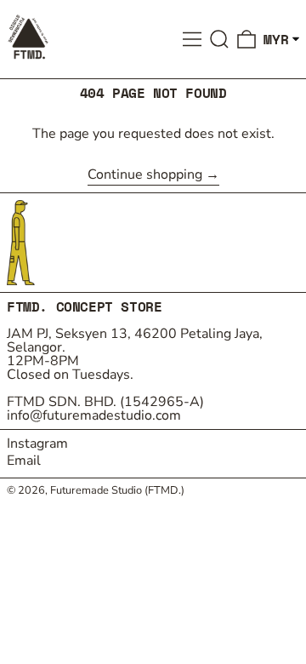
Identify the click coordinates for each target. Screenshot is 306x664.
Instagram (37, 443)
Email (24, 460)
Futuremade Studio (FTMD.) (117, 490)
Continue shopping (145, 176)
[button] (219, 39)
